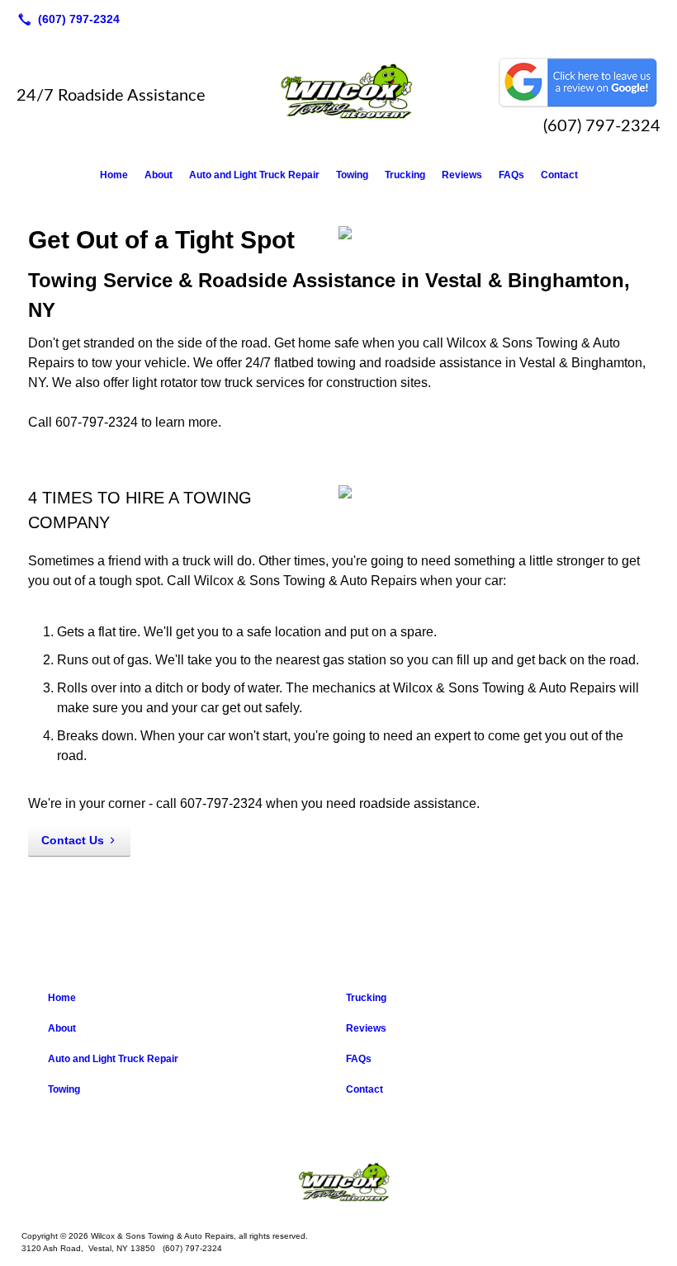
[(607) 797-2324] (66, 19)
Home (114, 175)
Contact (559, 175)
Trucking (405, 175)
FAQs (511, 175)
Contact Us (72, 840)
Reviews (462, 175)
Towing (352, 175)
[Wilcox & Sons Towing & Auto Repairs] (338, 1185)
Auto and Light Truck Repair (254, 175)
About (158, 175)
